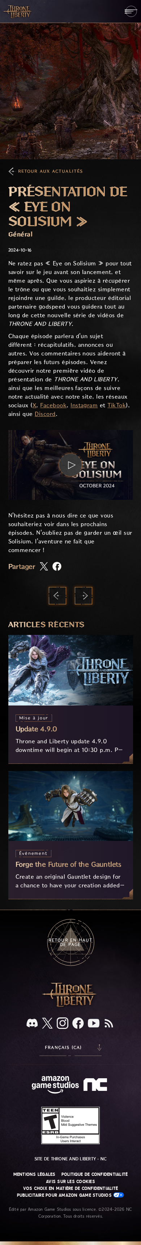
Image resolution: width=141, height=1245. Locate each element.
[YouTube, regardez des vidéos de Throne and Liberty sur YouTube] (93, 1023)
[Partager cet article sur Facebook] (56, 567)
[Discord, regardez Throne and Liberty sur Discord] (32, 1023)
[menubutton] (131, 11)
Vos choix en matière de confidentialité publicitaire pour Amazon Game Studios (67, 1192)
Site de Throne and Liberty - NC (70, 1158)
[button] (70, 465)
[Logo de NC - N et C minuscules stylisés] (96, 1085)
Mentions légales (34, 1174)
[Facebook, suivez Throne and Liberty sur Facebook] (78, 1023)
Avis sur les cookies (70, 1181)
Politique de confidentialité (94, 1174)
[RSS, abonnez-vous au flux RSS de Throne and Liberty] (109, 1024)
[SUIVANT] (83, 596)
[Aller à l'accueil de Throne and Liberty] (18, 11)
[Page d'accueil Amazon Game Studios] (55, 1085)
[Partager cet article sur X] (44, 567)
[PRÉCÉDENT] (57, 596)
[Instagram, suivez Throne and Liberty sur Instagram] (62, 1023)
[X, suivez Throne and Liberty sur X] (47, 1023)
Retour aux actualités (50, 171)
